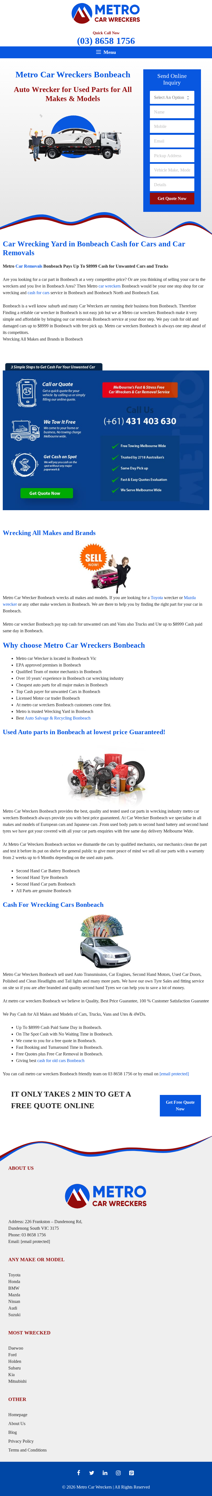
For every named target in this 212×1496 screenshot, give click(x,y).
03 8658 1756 (34, 1234)
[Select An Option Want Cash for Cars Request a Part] (172, 97)
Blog (12, 1432)
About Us (16, 1423)
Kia (11, 1374)
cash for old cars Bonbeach (60, 1060)
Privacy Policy (21, 1441)
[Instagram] (118, 1473)
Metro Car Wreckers (94, 1487)
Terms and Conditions (27, 1450)
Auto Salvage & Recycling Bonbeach (58, 718)
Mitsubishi (17, 1381)
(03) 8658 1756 (106, 41)
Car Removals (28, 266)
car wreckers (110, 286)
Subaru (15, 1368)
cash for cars (38, 292)
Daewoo (15, 1348)
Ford (13, 1354)
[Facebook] (78, 1473)
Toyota (157, 597)
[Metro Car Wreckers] (106, 12)
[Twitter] (91, 1473)
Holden (14, 1361)
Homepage (17, 1414)
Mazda (14, 1294)
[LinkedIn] (104, 1473)
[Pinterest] (131, 1473)
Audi (12, 1308)
